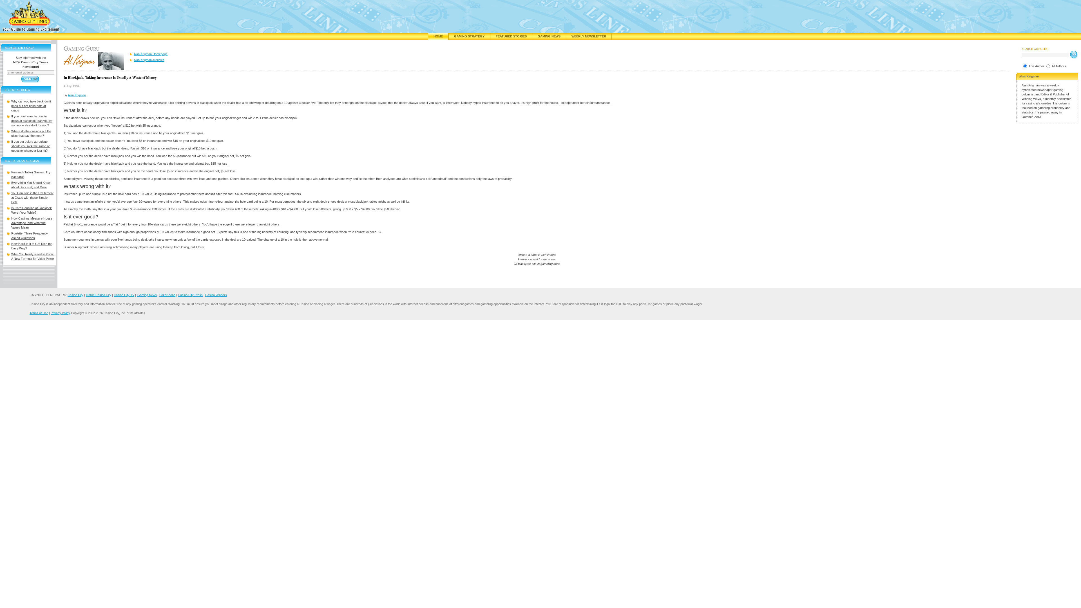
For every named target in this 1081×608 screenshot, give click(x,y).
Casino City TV (124, 295)
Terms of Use (39, 313)
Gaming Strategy (469, 36)
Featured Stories (511, 36)
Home (438, 36)
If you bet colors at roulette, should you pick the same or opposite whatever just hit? (30, 146)
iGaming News (147, 295)
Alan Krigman (77, 95)
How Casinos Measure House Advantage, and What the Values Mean (31, 223)
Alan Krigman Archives (149, 60)
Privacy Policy (60, 313)
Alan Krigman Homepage (150, 54)
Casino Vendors (216, 295)
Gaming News (549, 36)
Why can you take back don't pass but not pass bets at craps (31, 106)
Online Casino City (98, 295)
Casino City (75, 295)
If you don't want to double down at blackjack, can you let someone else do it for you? (31, 121)
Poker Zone (167, 295)
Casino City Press (190, 295)
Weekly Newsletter (588, 36)
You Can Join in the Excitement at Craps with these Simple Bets (32, 197)
